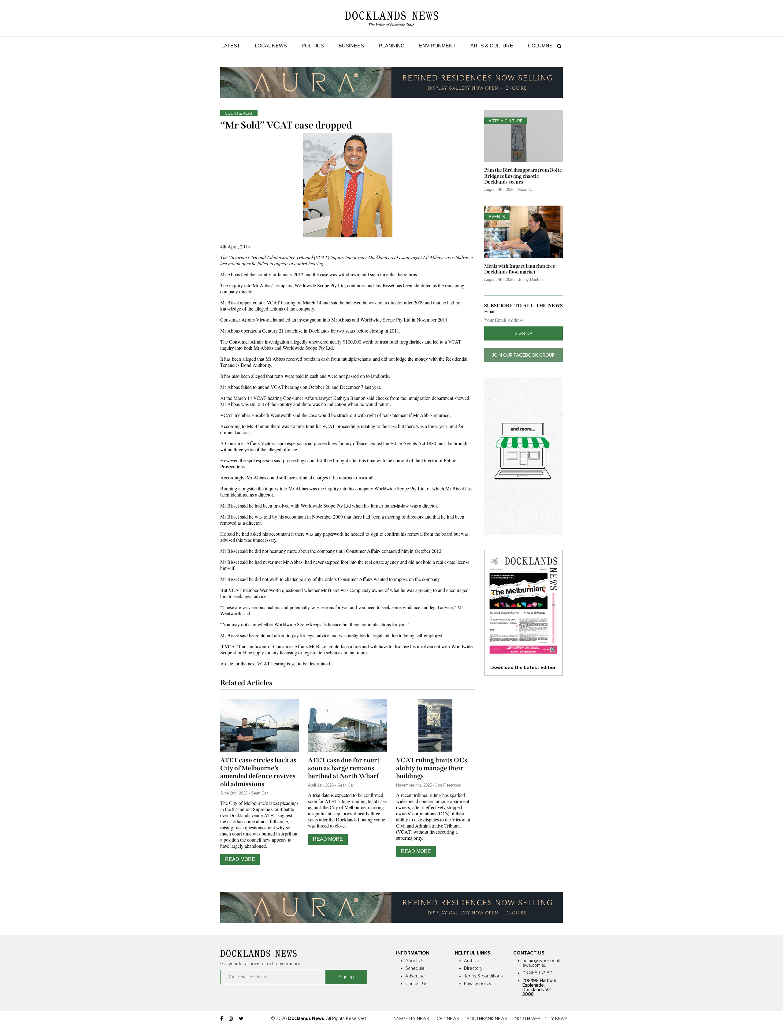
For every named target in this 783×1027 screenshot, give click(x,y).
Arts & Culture (491, 45)
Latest (230, 45)
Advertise (415, 976)
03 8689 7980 (537, 973)
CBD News (448, 1019)
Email (489, 311)
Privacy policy (477, 983)
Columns (540, 45)
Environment (437, 45)
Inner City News (411, 1019)
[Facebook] (221, 1019)
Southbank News (487, 1019)
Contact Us (416, 983)
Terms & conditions (483, 976)
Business (351, 45)
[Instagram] (231, 1019)
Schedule (415, 968)
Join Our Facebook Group (523, 355)
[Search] (558, 46)
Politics (313, 45)
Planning (391, 45)
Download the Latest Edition (523, 667)
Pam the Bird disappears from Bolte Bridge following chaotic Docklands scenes (523, 175)
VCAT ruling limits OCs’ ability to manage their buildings (432, 768)
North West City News (541, 1019)
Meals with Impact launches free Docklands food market (519, 269)
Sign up (523, 333)
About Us (414, 960)
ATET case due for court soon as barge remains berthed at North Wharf (344, 768)
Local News (271, 45)
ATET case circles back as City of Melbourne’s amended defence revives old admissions (258, 772)
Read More (240, 859)
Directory (473, 968)
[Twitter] (241, 1019)
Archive (471, 960)
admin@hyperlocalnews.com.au (541, 963)
